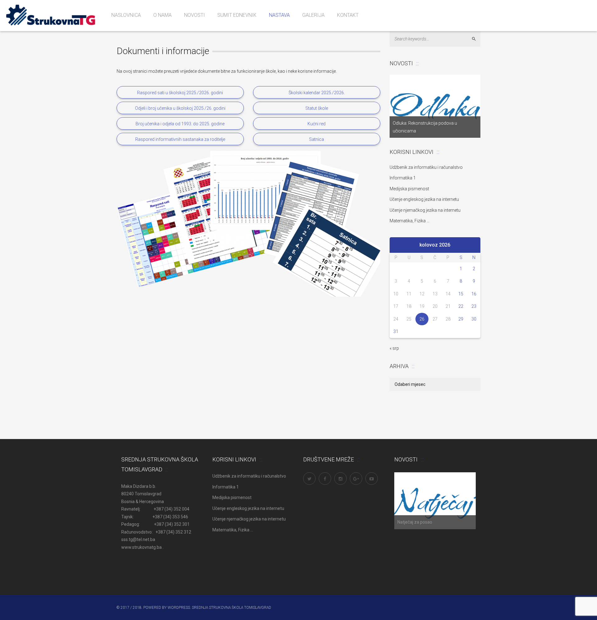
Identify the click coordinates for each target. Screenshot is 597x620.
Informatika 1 (403, 177)
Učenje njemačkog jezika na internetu (425, 210)
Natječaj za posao (414, 522)
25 (408, 319)
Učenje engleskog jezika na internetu (424, 199)
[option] (435, 106)
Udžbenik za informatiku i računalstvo (426, 167)
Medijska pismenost (409, 188)
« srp (394, 348)
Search (476, 39)
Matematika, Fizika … (409, 220)
